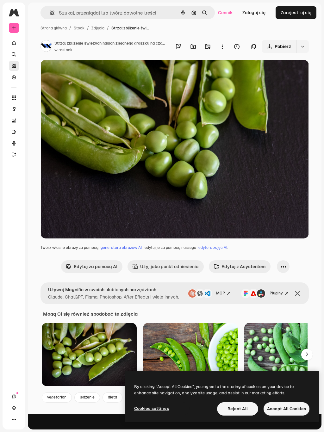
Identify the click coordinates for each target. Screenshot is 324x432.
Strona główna (53, 28)
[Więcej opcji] (222, 46)
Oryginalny (84, 72)
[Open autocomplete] (49, 12)
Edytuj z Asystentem (243, 266)
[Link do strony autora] (46, 46)
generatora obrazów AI (121, 247)
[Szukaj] (14, 54)
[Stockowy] (14, 66)
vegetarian (56, 397)
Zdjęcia (97, 28)
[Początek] (14, 43)
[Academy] (14, 408)
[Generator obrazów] (14, 120)
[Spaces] (14, 109)
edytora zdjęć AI (212, 247)
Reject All (237, 408)
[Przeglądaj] (14, 77)
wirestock (63, 49)
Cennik (225, 12)
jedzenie (87, 397)
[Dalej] (307, 354)
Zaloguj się (253, 12)
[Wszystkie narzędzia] (14, 98)
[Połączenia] (14, 397)
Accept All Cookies (286, 408)
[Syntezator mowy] (14, 143)
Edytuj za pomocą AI (95, 266)
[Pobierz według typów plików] (302, 46)
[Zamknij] (297, 293)
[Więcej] (14, 419)
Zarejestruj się (296, 12)
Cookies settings (151, 408)
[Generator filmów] (14, 132)
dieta (112, 397)
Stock (79, 28)
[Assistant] (14, 155)
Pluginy (276, 293)
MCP (220, 293)
